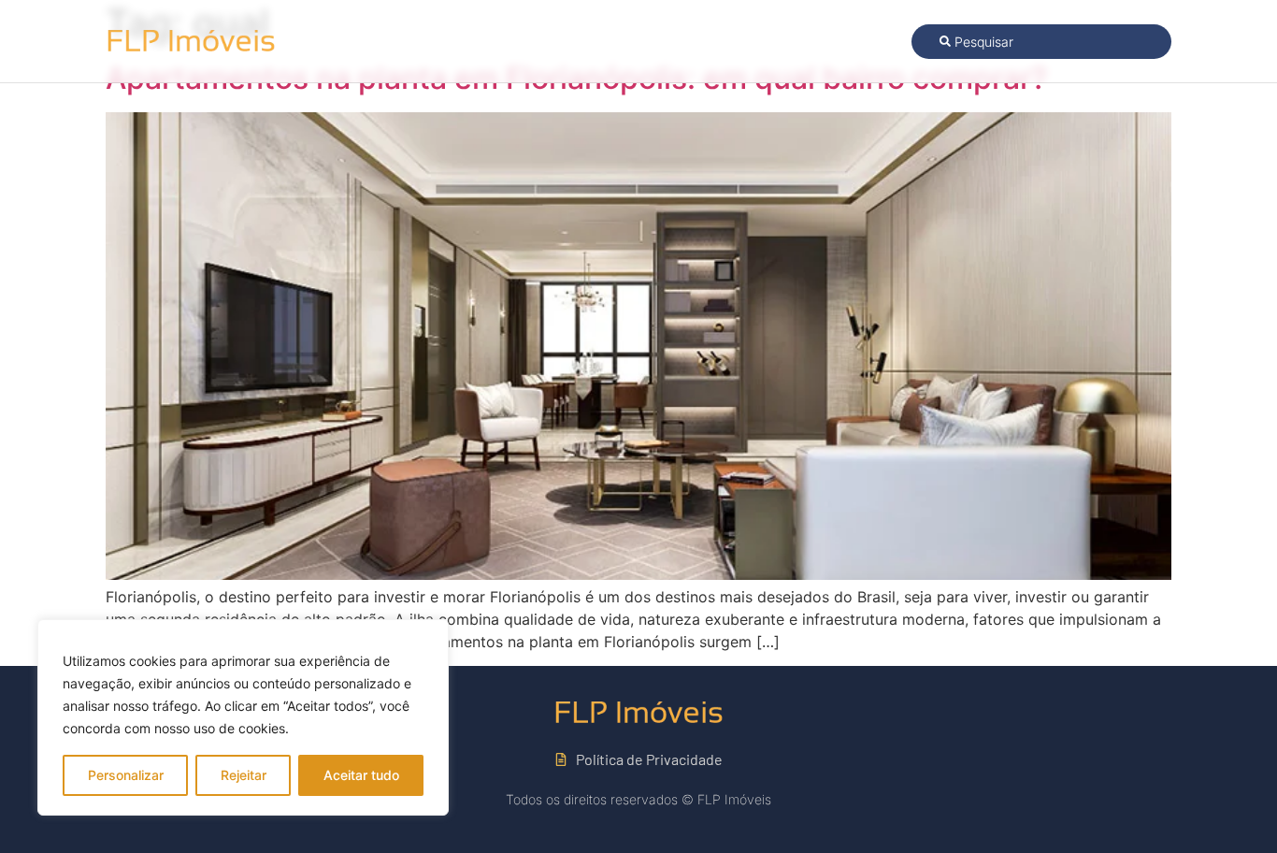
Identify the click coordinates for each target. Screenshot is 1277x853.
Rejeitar (243, 775)
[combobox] (1041, 41)
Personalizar (126, 775)
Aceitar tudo (361, 775)
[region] (243, 717)
